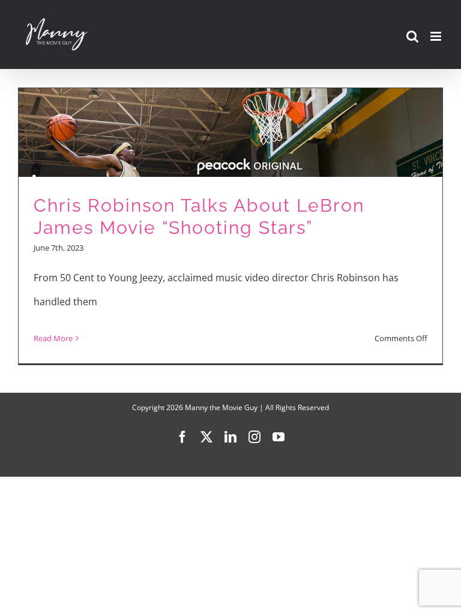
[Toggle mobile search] (412, 36)
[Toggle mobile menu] (436, 36)
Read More (53, 338)
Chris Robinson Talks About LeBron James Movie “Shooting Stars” (199, 216)
